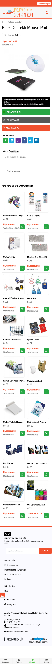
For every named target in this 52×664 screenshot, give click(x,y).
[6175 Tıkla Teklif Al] (46, 268)
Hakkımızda (9, 560)
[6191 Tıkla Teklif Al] (22, 515)
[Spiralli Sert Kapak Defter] (14, 367)
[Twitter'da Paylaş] (30, 140)
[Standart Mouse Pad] (14, 491)
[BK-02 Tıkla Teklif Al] (46, 433)
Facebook (10, 599)
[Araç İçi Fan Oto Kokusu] (14, 284)
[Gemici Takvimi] (38, 202)
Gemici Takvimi (33, 216)
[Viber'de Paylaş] (18, 140)
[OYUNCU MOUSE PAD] (38, 449)
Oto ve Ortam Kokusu (36, 505)
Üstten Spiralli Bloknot (36, 422)
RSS (6, 591)
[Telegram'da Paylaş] (11, 140)
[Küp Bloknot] (14, 449)
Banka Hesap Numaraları (15, 570)
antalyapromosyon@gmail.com (17, 631)
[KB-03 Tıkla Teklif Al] (22, 474)
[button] (47, 13)
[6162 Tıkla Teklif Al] (46, 350)
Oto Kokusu (32, 298)
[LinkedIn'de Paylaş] (36, 140)
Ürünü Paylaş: (9, 135)
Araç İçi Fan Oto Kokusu (13, 298)
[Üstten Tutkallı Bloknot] (14, 408)
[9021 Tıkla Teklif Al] (46, 226)
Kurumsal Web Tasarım (38, 642)
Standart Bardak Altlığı (13, 215)
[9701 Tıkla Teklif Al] (46, 515)
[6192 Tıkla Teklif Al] (22, 226)
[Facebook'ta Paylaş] (24, 140)
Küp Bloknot (8, 463)
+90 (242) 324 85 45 (13, 620)
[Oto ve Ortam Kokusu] (38, 491)
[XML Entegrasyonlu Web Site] (14, 639)
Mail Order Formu (12, 574)
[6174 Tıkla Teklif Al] (22, 350)
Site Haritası (9, 586)
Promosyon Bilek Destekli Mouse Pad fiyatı (19, 100)
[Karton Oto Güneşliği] (14, 325)
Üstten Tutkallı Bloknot (12, 422)
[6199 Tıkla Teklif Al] (46, 474)
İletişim (7, 579)
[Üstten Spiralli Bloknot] (38, 408)
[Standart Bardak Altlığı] (14, 201)
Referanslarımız (11, 565)
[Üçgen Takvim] (14, 243)
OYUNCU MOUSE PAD (37, 463)
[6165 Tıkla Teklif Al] (46, 391)
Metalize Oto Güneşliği (37, 257)
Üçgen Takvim (9, 257)
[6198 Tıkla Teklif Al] (22, 309)
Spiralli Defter (33, 339)
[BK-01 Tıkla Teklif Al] (22, 433)
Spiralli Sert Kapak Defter (14, 381)
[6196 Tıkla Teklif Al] (46, 309)
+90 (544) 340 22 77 (13, 622)
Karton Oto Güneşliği (12, 339)
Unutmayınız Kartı (34, 381)
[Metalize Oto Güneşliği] (38, 243)
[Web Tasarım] (38, 639)
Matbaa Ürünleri (15, 22)
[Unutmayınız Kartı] (38, 367)
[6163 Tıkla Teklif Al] (22, 391)
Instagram (11, 604)
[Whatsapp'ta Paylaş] (5, 140)
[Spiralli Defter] (38, 326)
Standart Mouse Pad (11, 504)
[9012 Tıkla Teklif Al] (22, 268)
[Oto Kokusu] (38, 284)
